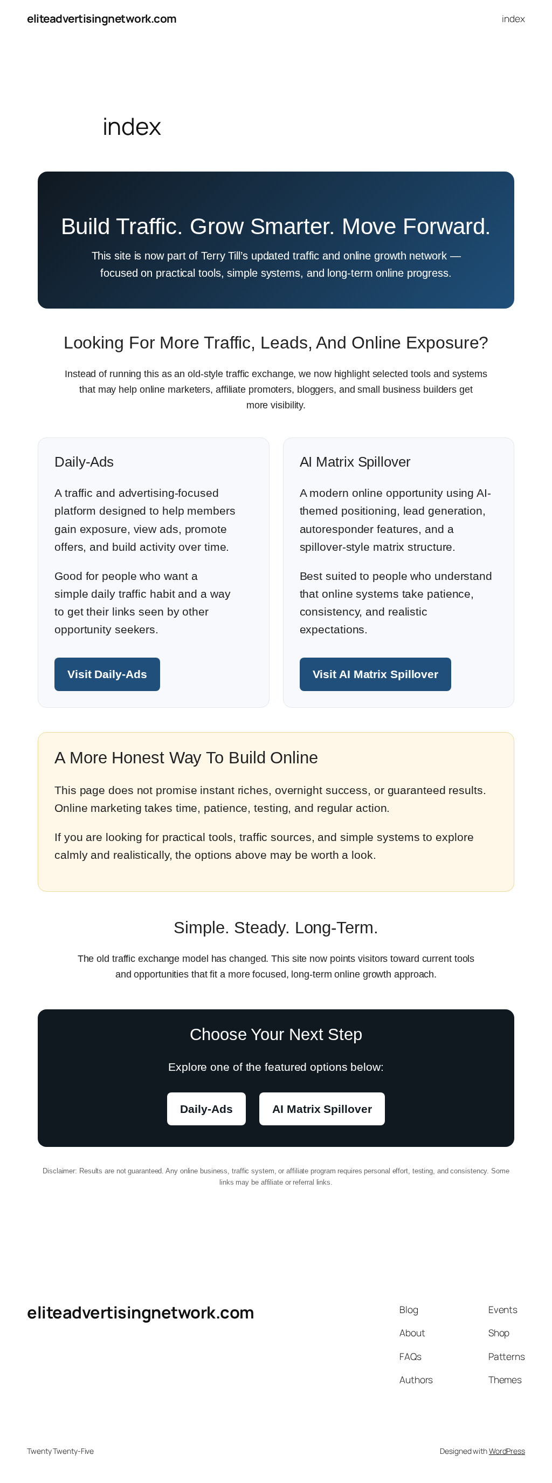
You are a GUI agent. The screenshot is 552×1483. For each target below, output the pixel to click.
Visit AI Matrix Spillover (376, 674)
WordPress (507, 1451)
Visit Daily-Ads (107, 674)
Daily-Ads (206, 1109)
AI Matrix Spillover (321, 1109)
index (513, 18)
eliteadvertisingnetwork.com (102, 18)
